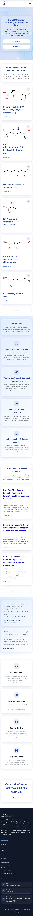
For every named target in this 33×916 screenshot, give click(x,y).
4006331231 (10, 891)
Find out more (7, 515)
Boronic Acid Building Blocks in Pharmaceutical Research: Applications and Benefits (16, 528)
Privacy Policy (13, 912)
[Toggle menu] (30, 3)
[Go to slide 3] (18, 58)
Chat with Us (16, 797)
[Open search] (25, 3)
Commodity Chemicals (7, 865)
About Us (3, 844)
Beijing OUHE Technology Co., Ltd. (16, 909)
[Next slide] (30, 33)
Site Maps (20, 912)
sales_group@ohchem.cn (13, 885)
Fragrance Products (6, 870)
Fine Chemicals (5, 868)
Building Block (5, 862)
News (2, 850)
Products (3, 847)
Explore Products (16, 41)
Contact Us (16, 46)
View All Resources (16, 591)
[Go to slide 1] (15, 58)
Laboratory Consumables (8, 873)
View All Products (16, 310)
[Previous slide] (2, 33)
